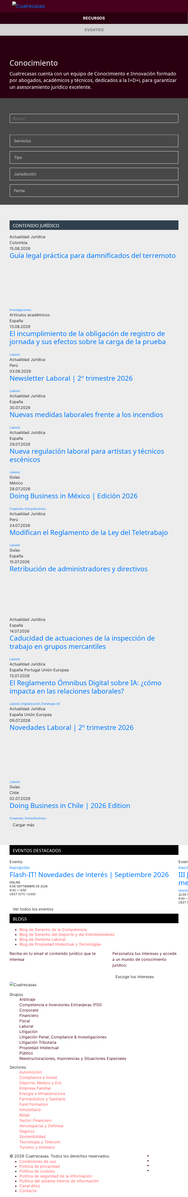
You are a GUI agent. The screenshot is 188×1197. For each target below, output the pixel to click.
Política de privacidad (39, 1166)
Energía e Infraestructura (42, 1093)
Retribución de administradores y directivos (79, 568)
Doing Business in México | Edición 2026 (74, 495)
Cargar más (23, 824)
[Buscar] (175, 117)
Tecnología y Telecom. (40, 1142)
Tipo (18, 157)
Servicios (22, 140)
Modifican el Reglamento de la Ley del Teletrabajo (89, 532)
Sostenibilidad (32, 1136)
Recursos (94, 18)
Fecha (19, 190)
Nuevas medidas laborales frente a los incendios (86, 414)
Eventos (94, 29)
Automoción (30, 1072)
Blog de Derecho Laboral (42, 939)
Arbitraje (27, 999)
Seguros (27, 1131)
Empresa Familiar (35, 1088)
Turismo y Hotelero (37, 1147)
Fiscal (24, 1021)
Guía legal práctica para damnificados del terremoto (93, 255)
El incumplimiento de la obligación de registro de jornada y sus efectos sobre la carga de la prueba (88, 337)
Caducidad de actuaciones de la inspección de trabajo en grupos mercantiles (82, 642)
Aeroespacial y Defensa (41, 1126)
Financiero (28, 1015)
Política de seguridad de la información (55, 1176)
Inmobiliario (30, 1110)
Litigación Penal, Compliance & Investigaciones (62, 1037)
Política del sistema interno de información (59, 1180)
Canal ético (29, 1185)
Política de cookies (37, 1171)
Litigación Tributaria (37, 1042)
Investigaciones (20, 310)
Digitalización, (31, 704)
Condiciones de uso (37, 1161)
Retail (24, 1115)
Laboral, (15, 704)
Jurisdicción (25, 174)
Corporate (28, 1010)
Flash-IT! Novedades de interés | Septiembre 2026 (89, 874)
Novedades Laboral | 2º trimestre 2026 (72, 727)
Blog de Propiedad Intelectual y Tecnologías (60, 944)
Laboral (15, 354)
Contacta (27, 1190)
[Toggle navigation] (6, 6)
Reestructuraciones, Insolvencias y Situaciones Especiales (72, 1058)
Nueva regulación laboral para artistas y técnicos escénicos (87, 455)
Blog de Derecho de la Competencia (53, 929)
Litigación (28, 1031)
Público (26, 1053)
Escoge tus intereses (135, 976)
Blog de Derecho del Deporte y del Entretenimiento (67, 934)
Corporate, (17, 509)
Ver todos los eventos (33, 909)
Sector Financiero (35, 1120)
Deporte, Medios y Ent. (40, 1083)
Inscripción (20, 867)
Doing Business (35, 509)
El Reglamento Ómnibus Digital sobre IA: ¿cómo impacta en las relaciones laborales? (86, 687)
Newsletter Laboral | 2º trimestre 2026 (71, 378)
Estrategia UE (51, 704)
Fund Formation (33, 1104)
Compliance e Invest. (38, 1077)
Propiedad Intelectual (39, 1048)
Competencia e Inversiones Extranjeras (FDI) (60, 1005)
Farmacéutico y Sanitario (42, 1099)
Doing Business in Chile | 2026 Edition (70, 805)
